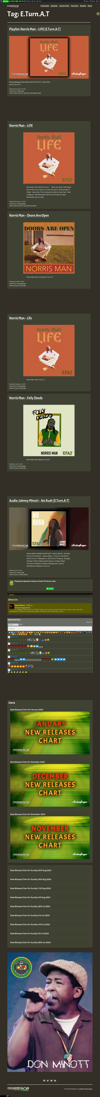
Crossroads (45, 6)
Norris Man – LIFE (21, 125)
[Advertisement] (47, 108)
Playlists (83, 6)
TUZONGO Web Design (85, 1089)
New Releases (22, 203)
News (90, 6)
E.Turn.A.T (20, 93)
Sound (87, 622)
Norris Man (33, 93)
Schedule (54, 6)
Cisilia (15, 93)
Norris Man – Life (20, 318)
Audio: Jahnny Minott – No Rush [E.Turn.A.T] (39, 500)
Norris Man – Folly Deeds (26, 398)
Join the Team (64, 6)
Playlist (39, 93)
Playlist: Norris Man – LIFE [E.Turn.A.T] (35, 29)
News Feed (21, 91)
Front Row (74, 6)
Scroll (91, 622)
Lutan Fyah (27, 93)
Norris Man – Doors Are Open (29, 215)
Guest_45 (14, 636)
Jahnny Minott (24, 574)
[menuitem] (1, 1)
